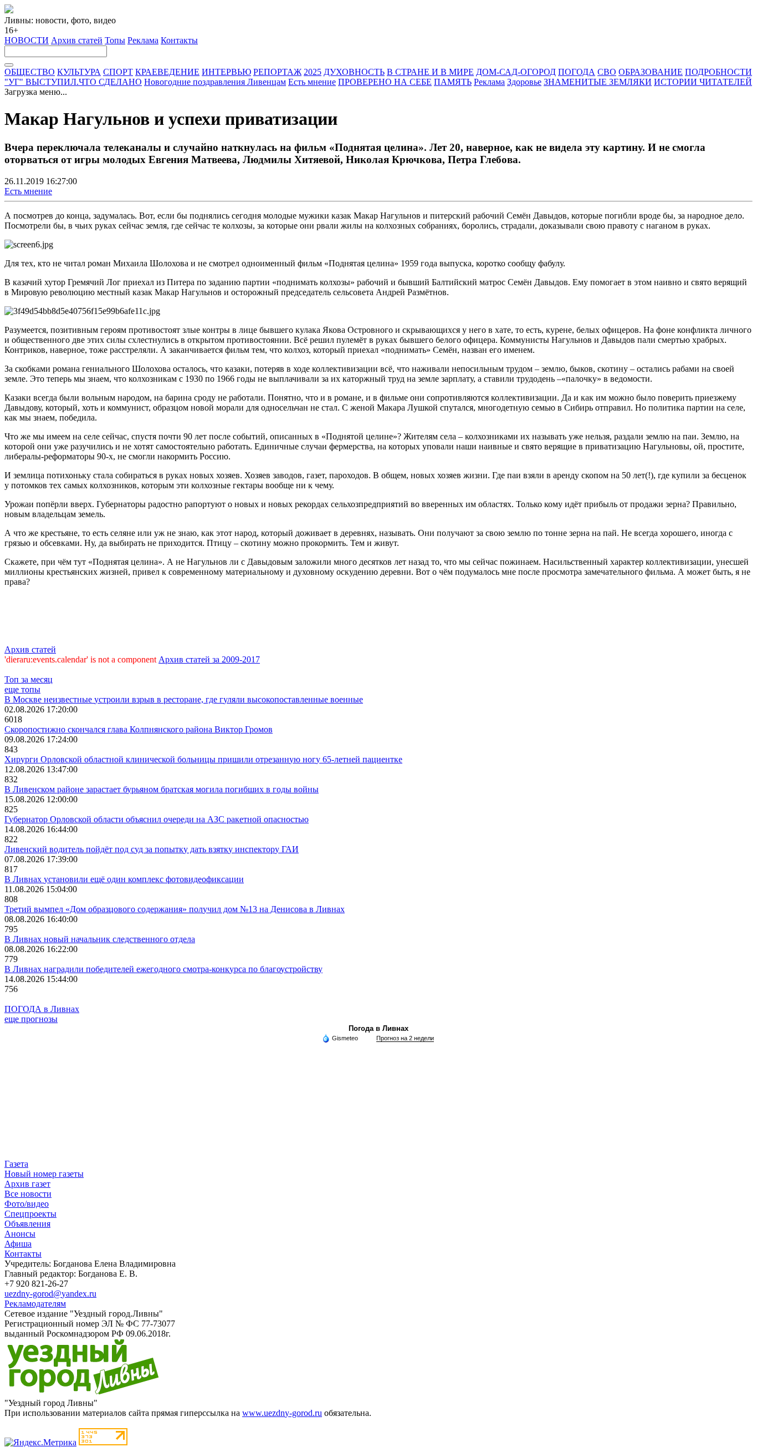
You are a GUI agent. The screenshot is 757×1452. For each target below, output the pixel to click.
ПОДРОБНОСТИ (718, 72)
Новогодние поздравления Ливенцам (215, 82)
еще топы (22, 689)
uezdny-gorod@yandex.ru (50, 1293)
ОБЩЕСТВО (29, 72)
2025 (312, 72)
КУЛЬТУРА (79, 72)
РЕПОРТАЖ (277, 72)
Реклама (142, 40)
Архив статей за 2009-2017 (209, 659)
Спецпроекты (30, 1213)
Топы (115, 40)
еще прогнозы (31, 1019)
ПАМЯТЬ (453, 82)
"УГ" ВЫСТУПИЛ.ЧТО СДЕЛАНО (73, 82)
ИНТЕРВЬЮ (226, 72)
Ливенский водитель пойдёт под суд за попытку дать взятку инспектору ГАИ (151, 849)
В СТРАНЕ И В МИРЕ (430, 72)
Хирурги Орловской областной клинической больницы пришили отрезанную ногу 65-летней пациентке (203, 759)
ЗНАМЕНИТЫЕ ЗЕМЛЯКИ (598, 82)
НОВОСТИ (26, 40)
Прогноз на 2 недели (405, 1038)
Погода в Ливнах (378, 1028)
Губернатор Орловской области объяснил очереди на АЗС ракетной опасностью (156, 819)
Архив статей (77, 40)
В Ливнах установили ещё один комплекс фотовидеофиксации (124, 879)
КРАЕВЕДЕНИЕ (167, 72)
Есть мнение (312, 82)
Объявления (27, 1223)
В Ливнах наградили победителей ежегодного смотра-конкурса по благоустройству (163, 969)
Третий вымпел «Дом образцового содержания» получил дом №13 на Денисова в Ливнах (174, 909)
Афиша (18, 1243)
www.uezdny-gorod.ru (282, 1413)
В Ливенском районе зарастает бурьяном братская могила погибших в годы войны (161, 789)
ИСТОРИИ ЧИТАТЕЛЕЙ (703, 82)
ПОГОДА (576, 72)
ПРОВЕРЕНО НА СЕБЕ (385, 82)
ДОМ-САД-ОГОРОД (516, 72)
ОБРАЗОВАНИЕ (650, 72)
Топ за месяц (28, 679)
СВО (606, 72)
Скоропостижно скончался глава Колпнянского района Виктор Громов (138, 729)
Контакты (179, 40)
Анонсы (19, 1233)
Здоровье (524, 82)
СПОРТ (118, 72)
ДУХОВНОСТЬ (354, 72)
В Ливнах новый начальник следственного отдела (99, 939)
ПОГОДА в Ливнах (41, 1009)
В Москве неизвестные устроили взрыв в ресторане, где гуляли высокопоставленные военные (183, 699)
